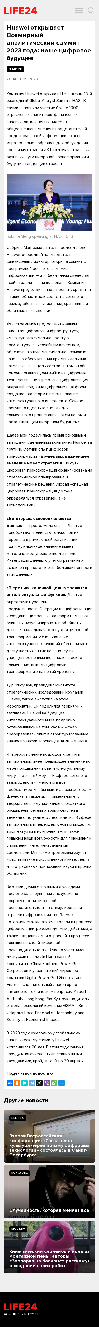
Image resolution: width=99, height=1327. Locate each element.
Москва (18, 1229)
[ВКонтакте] (10, 1083)
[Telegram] (32, 1083)
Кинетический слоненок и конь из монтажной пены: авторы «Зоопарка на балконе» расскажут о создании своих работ (49, 1258)
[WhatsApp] (54, 1083)
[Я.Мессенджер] (24, 1083)
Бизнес (17, 1118)
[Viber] (47, 1083)
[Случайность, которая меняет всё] (49, 1191)
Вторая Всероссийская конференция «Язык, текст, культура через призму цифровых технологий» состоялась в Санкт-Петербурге (49, 1145)
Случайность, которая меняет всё (49, 1210)
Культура (19, 1173)
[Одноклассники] (17, 1083)
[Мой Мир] (61, 1083)
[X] (39, 1083)
